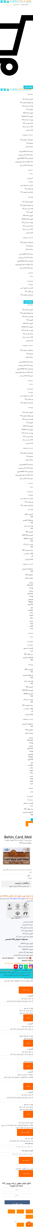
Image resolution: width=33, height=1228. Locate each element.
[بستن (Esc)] (29, 1217)
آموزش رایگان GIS (27, 99)
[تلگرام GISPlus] (21, 967)
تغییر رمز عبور (25, 1160)
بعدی (29, 878)
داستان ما (30, 178)
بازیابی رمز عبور (28, 1038)
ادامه (28, 1018)
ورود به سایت (25, 990)
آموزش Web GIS (28, 113)
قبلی (29, 875)
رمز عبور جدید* (29, 1143)
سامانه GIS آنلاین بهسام (26, 155)
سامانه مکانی (29, 147)
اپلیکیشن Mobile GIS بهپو (25, 158)
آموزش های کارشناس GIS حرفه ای (23, 955)
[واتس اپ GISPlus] (26, 967)
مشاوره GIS (29, 143)
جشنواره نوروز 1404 (25, 843)
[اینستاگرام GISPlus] (31, 967)
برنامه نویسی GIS (28, 123)
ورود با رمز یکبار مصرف (26, 1036)
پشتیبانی (30, 170)
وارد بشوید (12, 886)
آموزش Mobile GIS (27, 116)
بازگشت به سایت (25, 1132)
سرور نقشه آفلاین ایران (26, 165)
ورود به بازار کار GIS (27, 120)
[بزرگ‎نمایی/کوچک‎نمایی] (29, 1211)
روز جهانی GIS (29, 189)
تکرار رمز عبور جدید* (27, 1150)
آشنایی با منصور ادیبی (26, 185)
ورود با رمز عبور (28, 1008)
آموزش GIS (29, 109)
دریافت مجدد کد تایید (26, 1013)
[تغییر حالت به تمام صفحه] (20, 1211)
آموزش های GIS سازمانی (26, 952)
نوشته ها (30, 94)
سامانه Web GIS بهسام (26, 151)
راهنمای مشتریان (28, 922)
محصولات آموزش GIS (26, 140)
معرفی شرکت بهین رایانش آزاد (24, 937)
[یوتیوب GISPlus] (16, 967)
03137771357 (16, 5)
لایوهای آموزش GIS (27, 931)
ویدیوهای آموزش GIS (26, 102)
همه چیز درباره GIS (27, 106)
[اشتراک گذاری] (11, 1211)
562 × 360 (10, 840)
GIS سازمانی (29, 130)
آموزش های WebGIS (27, 943)
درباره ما (30, 182)
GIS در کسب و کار (28, 127)
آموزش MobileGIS (27, 949)
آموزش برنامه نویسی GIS (26, 946)
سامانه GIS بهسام (27, 925)
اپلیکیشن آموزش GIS (27, 192)
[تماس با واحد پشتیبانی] (29, 1224)
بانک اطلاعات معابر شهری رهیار (24, 162)
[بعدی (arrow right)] (20, 1225)
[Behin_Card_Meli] (16, 856)
